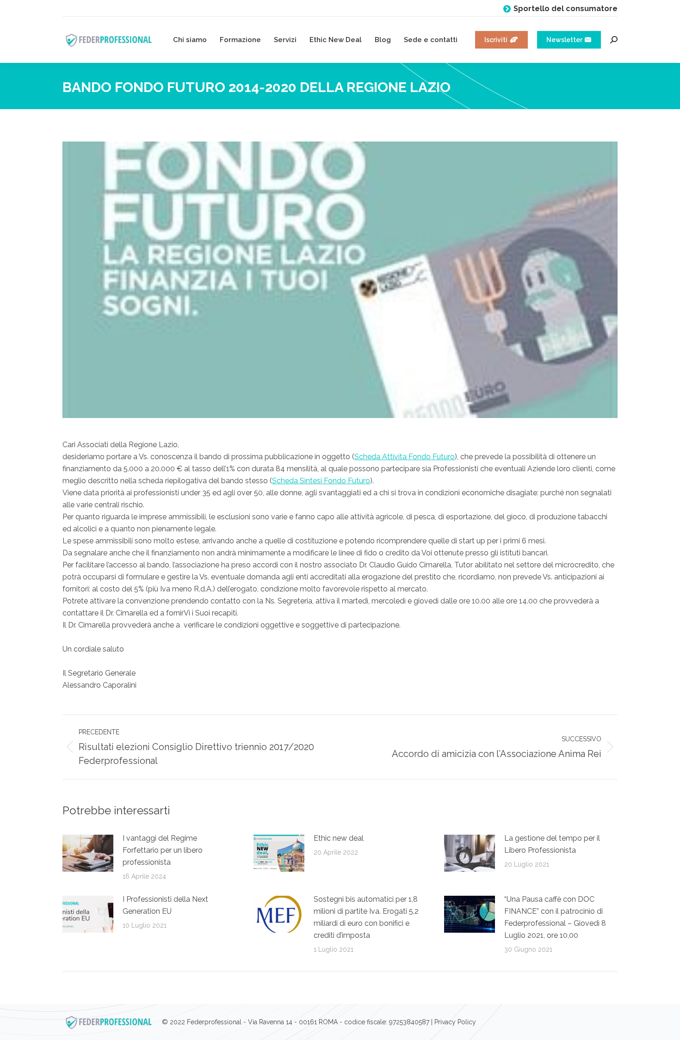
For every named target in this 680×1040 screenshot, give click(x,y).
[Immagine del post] (87, 853)
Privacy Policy (455, 1022)
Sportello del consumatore (565, 8)
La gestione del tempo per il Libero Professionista (552, 844)
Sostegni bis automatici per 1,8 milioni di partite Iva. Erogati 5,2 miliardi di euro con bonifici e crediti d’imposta (366, 917)
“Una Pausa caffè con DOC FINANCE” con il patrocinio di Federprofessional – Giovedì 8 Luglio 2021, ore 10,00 (555, 917)
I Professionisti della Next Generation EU (165, 905)
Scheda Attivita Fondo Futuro (404, 456)
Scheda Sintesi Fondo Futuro (321, 480)
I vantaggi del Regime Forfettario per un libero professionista (163, 850)
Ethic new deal (339, 838)
